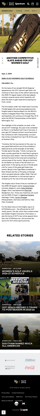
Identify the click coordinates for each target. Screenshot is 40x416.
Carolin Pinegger (21, 197)
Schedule (19, 11)
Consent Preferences (18, 393)
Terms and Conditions (8, 397)
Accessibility (19, 400)
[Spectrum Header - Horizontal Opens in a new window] (20, 4)
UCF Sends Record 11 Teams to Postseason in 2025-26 (19, 308)
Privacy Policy (6, 393)
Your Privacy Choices (31, 397)
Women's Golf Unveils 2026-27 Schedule (17, 272)
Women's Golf (6, 268)
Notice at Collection (7, 400)
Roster (27, 11)
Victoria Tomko (28, 186)
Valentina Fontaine (27, 195)
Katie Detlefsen (27, 188)
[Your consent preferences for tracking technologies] (4, 412)
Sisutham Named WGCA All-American (17, 345)
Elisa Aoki (28, 190)
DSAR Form (19, 397)
